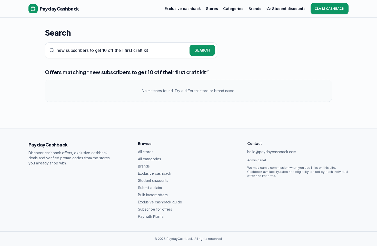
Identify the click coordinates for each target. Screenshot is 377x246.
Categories (233, 8)
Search (202, 50)
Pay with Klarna (151, 216)
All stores (145, 152)
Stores (212, 8)
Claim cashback (329, 9)
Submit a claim (150, 187)
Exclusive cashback (183, 8)
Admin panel (256, 160)
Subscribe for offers (155, 209)
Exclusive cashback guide (160, 202)
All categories (149, 159)
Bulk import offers (153, 195)
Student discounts (288, 8)
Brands (255, 8)
